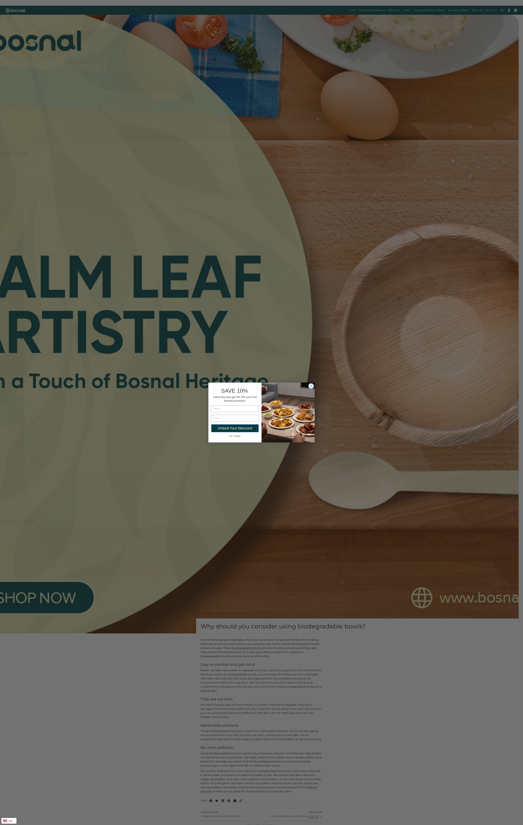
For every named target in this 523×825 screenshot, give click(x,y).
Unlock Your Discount (235, 428)
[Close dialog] (311, 386)
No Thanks (235, 436)
